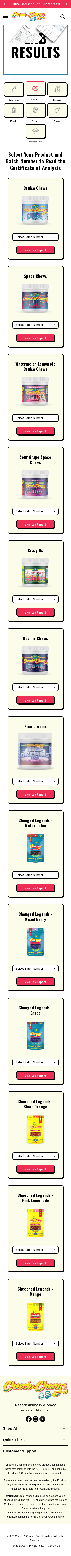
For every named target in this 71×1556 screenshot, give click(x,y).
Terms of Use (18, 1545)
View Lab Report (35, 250)
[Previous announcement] (4, 4)
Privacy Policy (36, 1545)
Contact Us (54, 1545)
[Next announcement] (66, 4)
